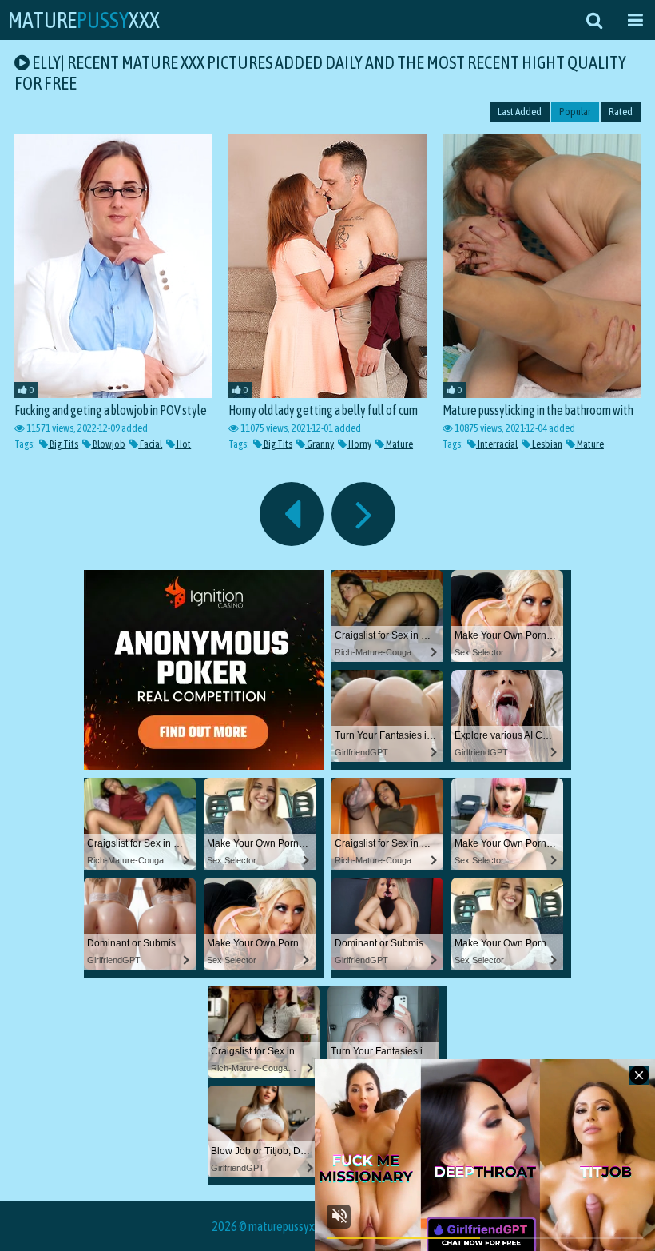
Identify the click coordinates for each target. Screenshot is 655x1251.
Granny (319, 444)
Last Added (520, 112)
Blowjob (108, 444)
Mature (398, 444)
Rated (621, 112)
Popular (575, 112)
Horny (359, 444)
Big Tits (63, 444)
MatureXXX (84, 20)
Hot (183, 444)
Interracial (497, 444)
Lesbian (546, 444)
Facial (150, 444)
